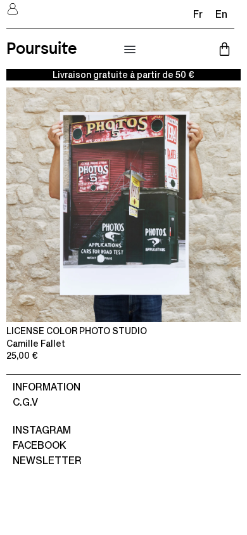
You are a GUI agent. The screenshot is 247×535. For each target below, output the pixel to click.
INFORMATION (46, 387)
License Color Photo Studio (76, 331)
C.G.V (25, 402)
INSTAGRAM (42, 430)
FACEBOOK (39, 445)
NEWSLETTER (47, 460)
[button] (129, 50)
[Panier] (224, 49)
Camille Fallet (35, 343)
